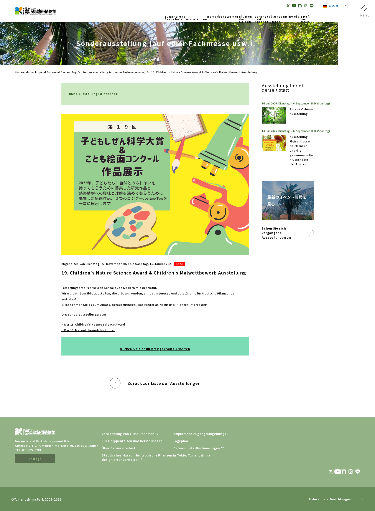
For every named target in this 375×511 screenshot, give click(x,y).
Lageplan (180, 441)
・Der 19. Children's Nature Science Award (93, 324)
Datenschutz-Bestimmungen (196, 448)
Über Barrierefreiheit (119, 448)
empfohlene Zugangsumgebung (198, 434)
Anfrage (35, 458)
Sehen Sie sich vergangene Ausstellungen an (276, 233)
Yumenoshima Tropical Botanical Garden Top (46, 72)
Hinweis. (293, 16)
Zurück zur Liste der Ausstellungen (164, 383)
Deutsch (333, 5)
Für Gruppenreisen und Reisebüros (127, 441)
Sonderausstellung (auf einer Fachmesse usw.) (113, 72)
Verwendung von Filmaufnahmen (127, 434)
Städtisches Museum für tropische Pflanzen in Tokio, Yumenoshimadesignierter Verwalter (127, 457)
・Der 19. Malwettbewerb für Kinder (88, 330)
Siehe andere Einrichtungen (329, 499)
